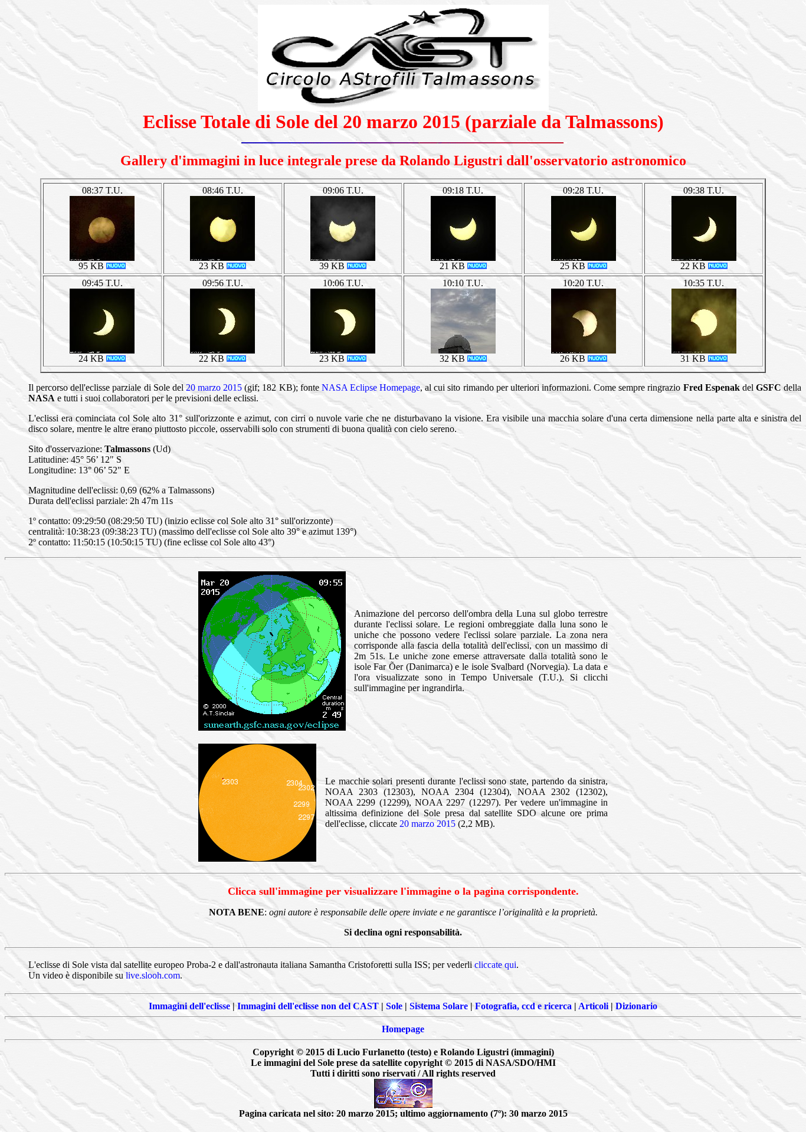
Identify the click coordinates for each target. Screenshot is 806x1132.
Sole (394, 1006)
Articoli (593, 1006)
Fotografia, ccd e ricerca (523, 1006)
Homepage (403, 1029)
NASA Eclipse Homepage (371, 387)
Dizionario (636, 1006)
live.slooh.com (153, 975)
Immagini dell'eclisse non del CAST (308, 1006)
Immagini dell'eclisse (189, 1006)
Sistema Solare (438, 1006)
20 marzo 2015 (214, 387)
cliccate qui (495, 965)
